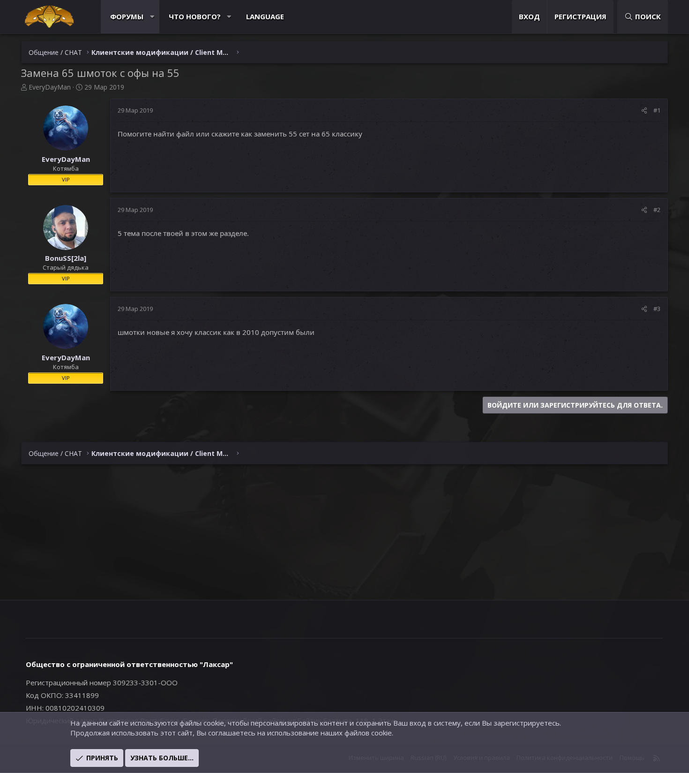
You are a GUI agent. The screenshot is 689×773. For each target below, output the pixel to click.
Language (265, 16)
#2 (656, 209)
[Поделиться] (644, 110)
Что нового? (195, 16)
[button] (152, 16)
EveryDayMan (50, 87)
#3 (656, 308)
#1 (656, 110)
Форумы (126, 16)
